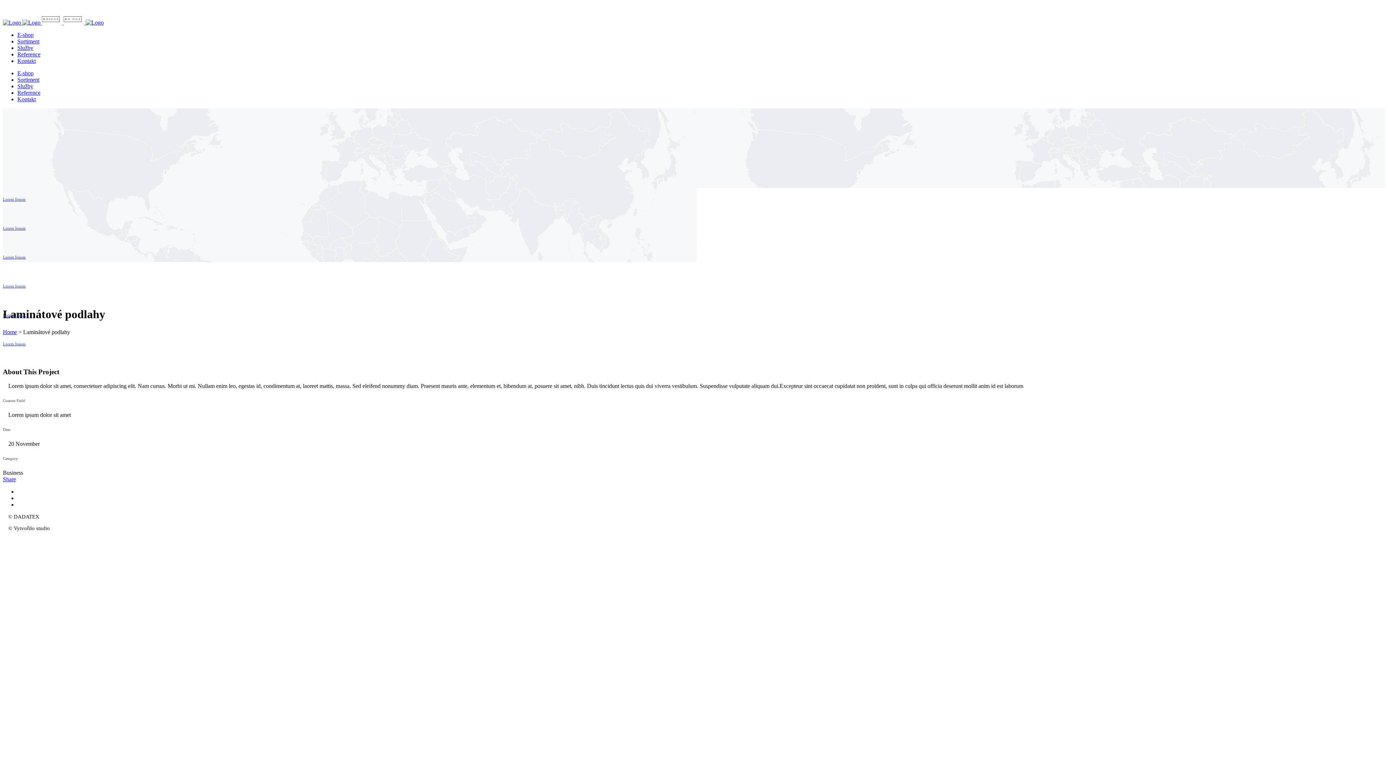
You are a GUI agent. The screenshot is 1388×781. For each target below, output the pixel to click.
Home (10, 332)
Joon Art (60, 528)
